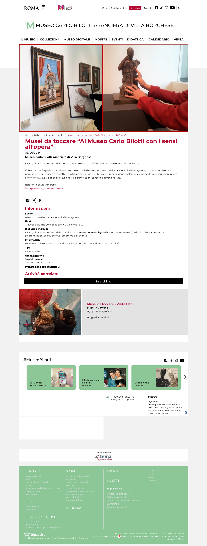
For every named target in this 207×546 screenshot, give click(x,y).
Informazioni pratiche (77, 476)
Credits (164, 536)
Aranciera (30, 509)
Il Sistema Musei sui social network (91, 383)
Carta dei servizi (34, 491)
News (150, 474)
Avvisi (151, 477)
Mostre (101, 39)
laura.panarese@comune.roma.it (44, 188)
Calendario (159, 39)
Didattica (135, 39)
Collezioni (49, 39)
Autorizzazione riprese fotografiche (44, 527)
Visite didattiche (75, 488)
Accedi (147, 8)
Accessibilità (72, 497)
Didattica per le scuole (119, 493)
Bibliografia (32, 524)
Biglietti (70, 479)
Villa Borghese (33, 506)
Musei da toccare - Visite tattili (110, 304)
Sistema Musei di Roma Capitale (43, 488)
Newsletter (31, 494)
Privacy (124, 536)
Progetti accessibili (55, 135)
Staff (28, 479)
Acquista (135, 8)
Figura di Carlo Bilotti (37, 482)
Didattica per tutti (116, 497)
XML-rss (180, 539)
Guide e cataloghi (75, 494)
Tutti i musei (117, 8)
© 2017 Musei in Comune (105, 536)
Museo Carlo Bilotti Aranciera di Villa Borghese (105, 25)
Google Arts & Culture (142, 384)
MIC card (71, 485)
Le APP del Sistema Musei (38, 384)
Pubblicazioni (33, 521)
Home (28, 135)
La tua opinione (74, 500)
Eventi (117, 39)
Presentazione (33, 476)
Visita (179, 39)
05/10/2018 (165, 408)
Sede (30, 502)
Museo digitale (77, 39)
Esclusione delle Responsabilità (144, 536)
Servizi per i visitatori (77, 482)
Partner (152, 480)
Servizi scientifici (40, 517)
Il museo (28, 39)
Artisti (29, 485)
